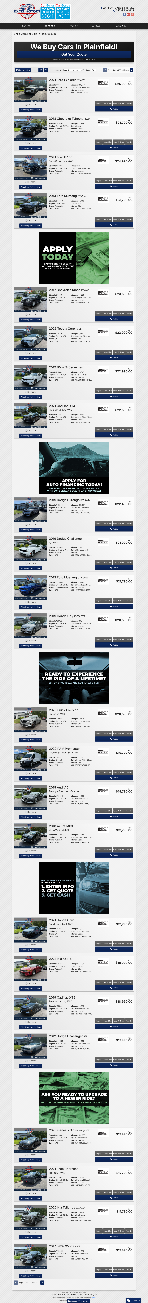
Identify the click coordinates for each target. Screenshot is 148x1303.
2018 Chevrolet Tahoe (69, 118)
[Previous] (105, 70)
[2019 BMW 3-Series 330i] (30, 377)
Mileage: (74, 85)
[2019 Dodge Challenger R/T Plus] (30, 548)
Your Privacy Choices (86, 1297)
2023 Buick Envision (63, 711)
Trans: (51, 90)
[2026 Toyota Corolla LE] (30, 338)
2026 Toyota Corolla (65, 328)
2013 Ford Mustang (68, 577)
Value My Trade (118, 103)
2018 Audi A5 (64, 789)
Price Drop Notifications (31, 110)
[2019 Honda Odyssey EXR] (30, 626)
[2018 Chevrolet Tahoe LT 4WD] (30, 128)
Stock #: (52, 85)
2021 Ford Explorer (67, 80)
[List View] (46, 70)
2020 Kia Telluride (67, 1207)
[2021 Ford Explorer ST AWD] (30, 90)
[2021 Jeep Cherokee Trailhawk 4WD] (30, 1178)
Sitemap (77, 1297)
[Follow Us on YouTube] (128, 14)
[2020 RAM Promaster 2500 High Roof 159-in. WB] (30, 758)
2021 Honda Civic (61, 921)
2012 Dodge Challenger (68, 1036)
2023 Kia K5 (60, 959)
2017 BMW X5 (64, 1246)
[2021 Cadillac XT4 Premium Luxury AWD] (30, 416)
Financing (129, 103)
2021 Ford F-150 (61, 159)
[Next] (131, 70)
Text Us (115, 109)
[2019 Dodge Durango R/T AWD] (30, 510)
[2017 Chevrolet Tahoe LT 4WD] (30, 300)
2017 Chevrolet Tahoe (69, 290)
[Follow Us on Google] (132, 14)
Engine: (52, 87)
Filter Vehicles (24, 70)
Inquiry (98, 103)
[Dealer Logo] (42, 11)
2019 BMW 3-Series (66, 367)
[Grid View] (40, 70)
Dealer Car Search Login (59, 1297)
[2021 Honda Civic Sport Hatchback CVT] (30, 930)
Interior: (74, 90)
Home (63, 1292)
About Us (68, 1292)
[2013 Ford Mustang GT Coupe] (30, 587)
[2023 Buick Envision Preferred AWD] (30, 720)
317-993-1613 (125, 10)
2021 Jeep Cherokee (63, 1170)
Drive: (51, 93)
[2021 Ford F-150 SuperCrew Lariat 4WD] (30, 167)
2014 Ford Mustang (68, 196)
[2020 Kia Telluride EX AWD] (30, 1217)
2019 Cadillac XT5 (62, 999)
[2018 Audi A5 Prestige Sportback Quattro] (30, 797)
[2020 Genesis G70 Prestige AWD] (30, 1140)
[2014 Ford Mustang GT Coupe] (30, 206)
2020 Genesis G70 (70, 1130)
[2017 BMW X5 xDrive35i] (30, 1256)
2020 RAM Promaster (64, 750)
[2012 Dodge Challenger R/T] (30, 1046)
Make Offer (108, 103)
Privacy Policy (82, 1292)
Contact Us (75, 1292)
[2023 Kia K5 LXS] (30, 968)
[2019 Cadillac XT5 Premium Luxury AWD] (30, 1007)
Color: (73, 87)
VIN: (72, 93)
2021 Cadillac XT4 (62, 407)
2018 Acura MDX (61, 827)
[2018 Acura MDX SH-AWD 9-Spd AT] (30, 836)
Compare (32, 104)
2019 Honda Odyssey (67, 616)
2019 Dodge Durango (69, 500)
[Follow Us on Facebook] (124, 14)
